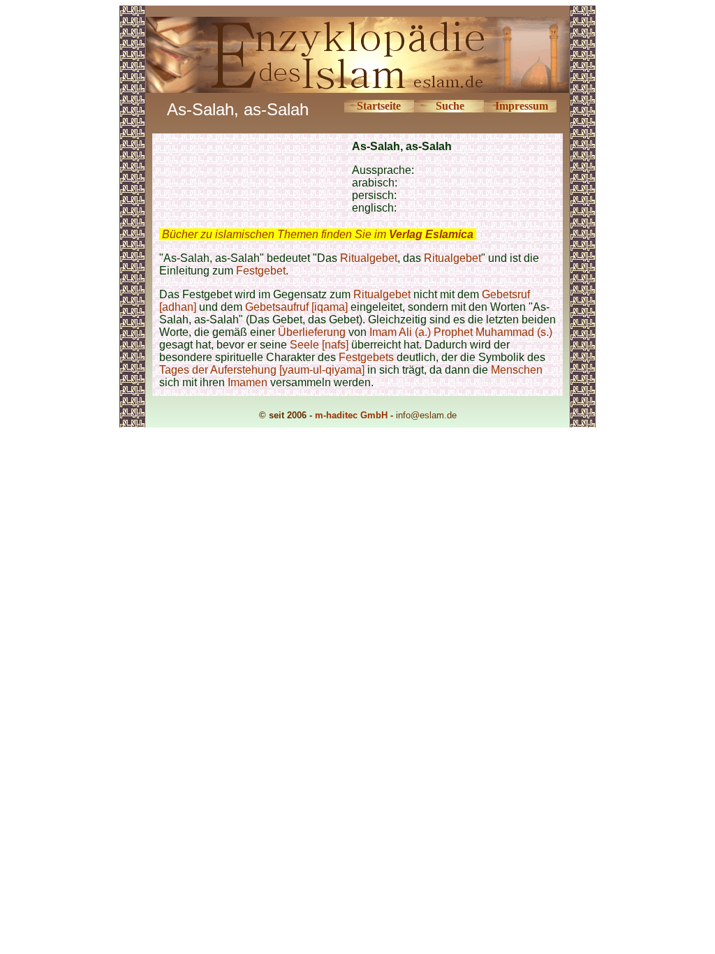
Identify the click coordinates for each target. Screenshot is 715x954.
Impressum (521, 106)
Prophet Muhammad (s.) (493, 332)
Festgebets (366, 357)
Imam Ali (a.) (400, 332)
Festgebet (261, 271)
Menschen (517, 370)
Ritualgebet (368, 258)
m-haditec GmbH (351, 415)
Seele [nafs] (319, 345)
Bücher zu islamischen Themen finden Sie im (317, 234)
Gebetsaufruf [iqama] (296, 307)
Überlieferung (312, 332)
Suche (450, 106)
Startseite (379, 106)
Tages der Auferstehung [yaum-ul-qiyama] (261, 370)
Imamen (247, 382)
